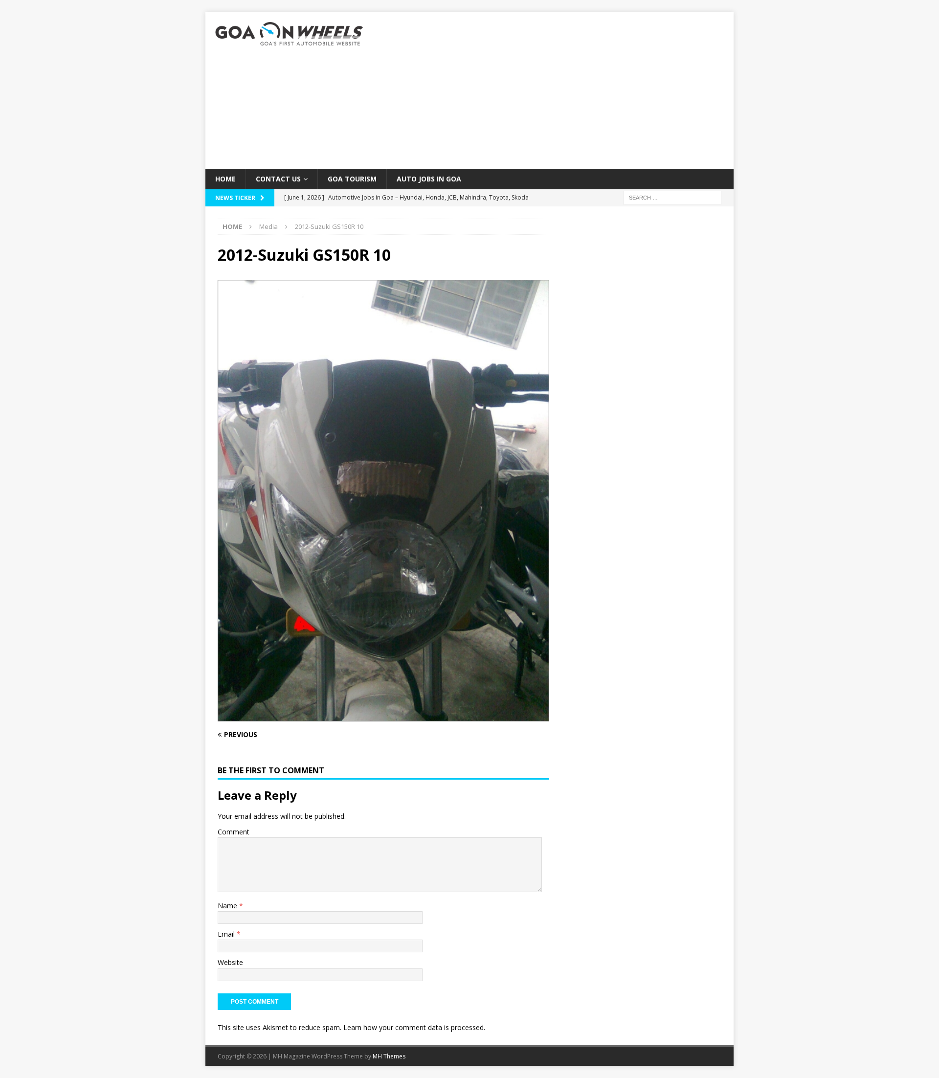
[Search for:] (672, 197)
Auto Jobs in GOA (429, 178)
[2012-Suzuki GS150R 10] (383, 715)
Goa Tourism (352, 178)
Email (227, 934)
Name (228, 905)
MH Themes (389, 1056)
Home (225, 178)
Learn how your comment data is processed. (414, 1027)
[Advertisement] (555, 90)
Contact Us (278, 178)
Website (230, 962)
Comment (233, 831)
